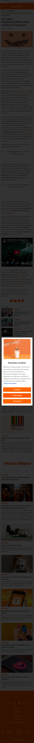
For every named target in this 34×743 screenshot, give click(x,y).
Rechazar (17, 401)
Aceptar (17, 389)
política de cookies (10, 383)
